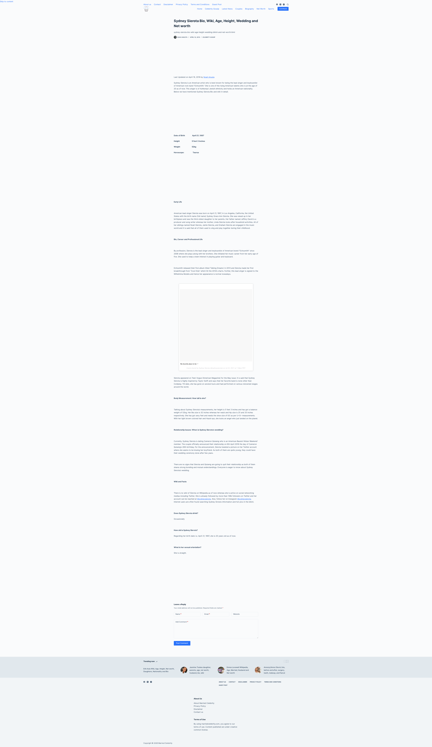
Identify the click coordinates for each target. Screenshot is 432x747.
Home (199, 9)
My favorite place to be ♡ (189, 364)
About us (147, 4)
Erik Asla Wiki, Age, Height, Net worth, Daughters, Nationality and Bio (158, 670)
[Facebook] (277, 4)
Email (207, 614)
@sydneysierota (204, 499)
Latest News (227, 9)
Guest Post (217, 4)
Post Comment (182, 643)
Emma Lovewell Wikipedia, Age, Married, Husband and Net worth (238, 670)
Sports (271, 9)
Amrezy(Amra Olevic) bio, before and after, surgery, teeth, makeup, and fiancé (274, 670)
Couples (238, 9)
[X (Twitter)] (280, 4)
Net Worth (261, 9)
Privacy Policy (182, 4)
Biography (249, 9)
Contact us (198, 712)
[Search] (288, 4)
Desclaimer (168, 4)
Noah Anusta (209, 77)
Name (178, 614)
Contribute (283, 9)
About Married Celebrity (204, 703)
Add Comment (182, 622)
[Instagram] (284, 4)
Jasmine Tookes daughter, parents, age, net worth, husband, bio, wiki (200, 670)
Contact (157, 4)
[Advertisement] (216, 59)
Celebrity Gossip (212, 9)
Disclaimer (198, 709)
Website (236, 614)
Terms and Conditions (200, 4)
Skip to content (6, 1)
